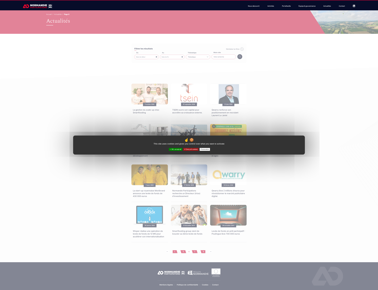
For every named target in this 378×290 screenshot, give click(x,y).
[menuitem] (254, 5)
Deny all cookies (192, 149)
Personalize (205, 149)
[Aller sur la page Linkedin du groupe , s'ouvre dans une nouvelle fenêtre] (354, 6)
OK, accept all (176, 149)
